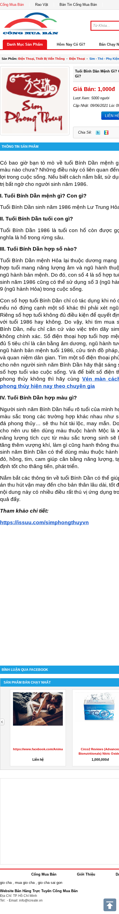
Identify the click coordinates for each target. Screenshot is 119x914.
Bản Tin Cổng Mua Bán (78, 4)
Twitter (98, 132)
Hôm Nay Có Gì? (71, 44)
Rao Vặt (41, 4)
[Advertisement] (59, 595)
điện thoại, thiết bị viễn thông (41, 58)
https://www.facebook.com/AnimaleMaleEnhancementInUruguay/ (60, 749)
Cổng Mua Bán (12, 4)
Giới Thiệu (86, 874)
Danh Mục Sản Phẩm (25, 44)
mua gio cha (25, 883)
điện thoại (77, 58)
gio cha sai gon (50, 883)
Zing (106, 132)
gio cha (6, 883)
